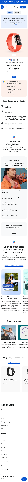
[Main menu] (2, 7)
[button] (11, 7)
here (16, 24)
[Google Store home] (6, 7)
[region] (14, 43)
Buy (24, 479)
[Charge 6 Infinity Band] (10, 379)
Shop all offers (20, 2)
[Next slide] (24, 282)
